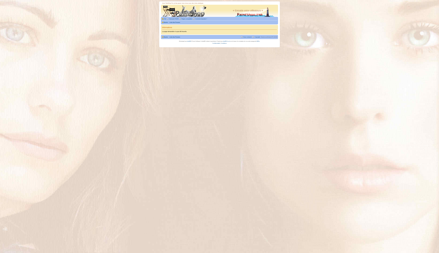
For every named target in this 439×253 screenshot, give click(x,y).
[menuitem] (164, 19)
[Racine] (184, 11)
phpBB (189, 41)
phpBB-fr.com (226, 41)
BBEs (258, 41)
